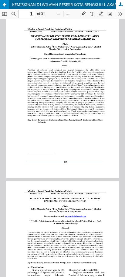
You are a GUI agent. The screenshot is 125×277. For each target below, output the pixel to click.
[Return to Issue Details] (4, 4)
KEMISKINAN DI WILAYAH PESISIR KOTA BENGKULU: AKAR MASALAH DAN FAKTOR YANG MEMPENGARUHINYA (68, 4)
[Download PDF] (120, 4)
